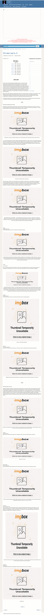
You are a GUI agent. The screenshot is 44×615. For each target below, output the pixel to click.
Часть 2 (12, 65)
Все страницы (32, 90)
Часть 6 (12, 69)
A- (40, 50)
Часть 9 (12, 74)
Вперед (22, 606)
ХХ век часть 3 (10, 53)
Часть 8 (12, 72)
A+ (38, 50)
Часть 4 (12, 66)
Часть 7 (12, 71)
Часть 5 (12, 68)
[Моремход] (7, 1)
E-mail (24, 55)
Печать (22, 55)
